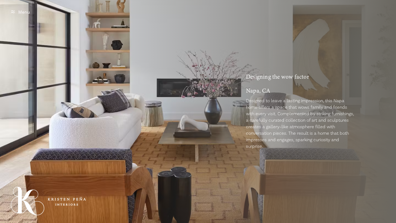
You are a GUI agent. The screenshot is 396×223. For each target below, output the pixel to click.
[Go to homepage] (27, 201)
